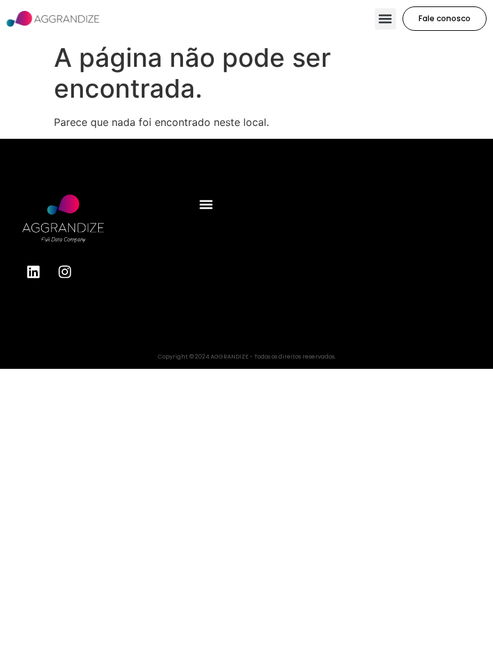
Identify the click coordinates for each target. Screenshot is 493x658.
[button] (385, 19)
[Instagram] (65, 272)
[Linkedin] (33, 272)
